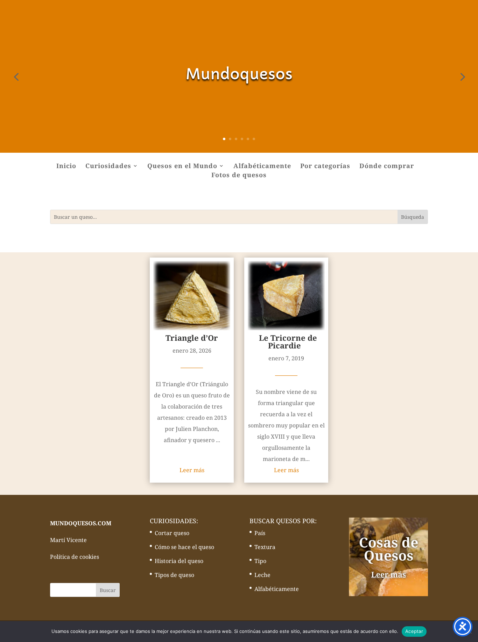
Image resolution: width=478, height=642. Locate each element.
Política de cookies (74, 557)
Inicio (66, 166)
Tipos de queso (174, 575)
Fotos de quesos (239, 175)
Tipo (260, 561)
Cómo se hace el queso (184, 547)
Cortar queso (172, 533)
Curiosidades (108, 166)
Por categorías (325, 166)
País (259, 533)
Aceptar (414, 631)
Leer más (192, 470)
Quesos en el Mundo (182, 166)
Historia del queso (179, 561)
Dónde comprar (386, 166)
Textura (264, 547)
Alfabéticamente (262, 166)
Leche (262, 575)
